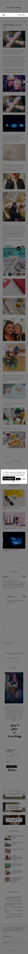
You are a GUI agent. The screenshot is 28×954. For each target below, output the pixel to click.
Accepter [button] (9, 478)
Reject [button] (18, 479)
